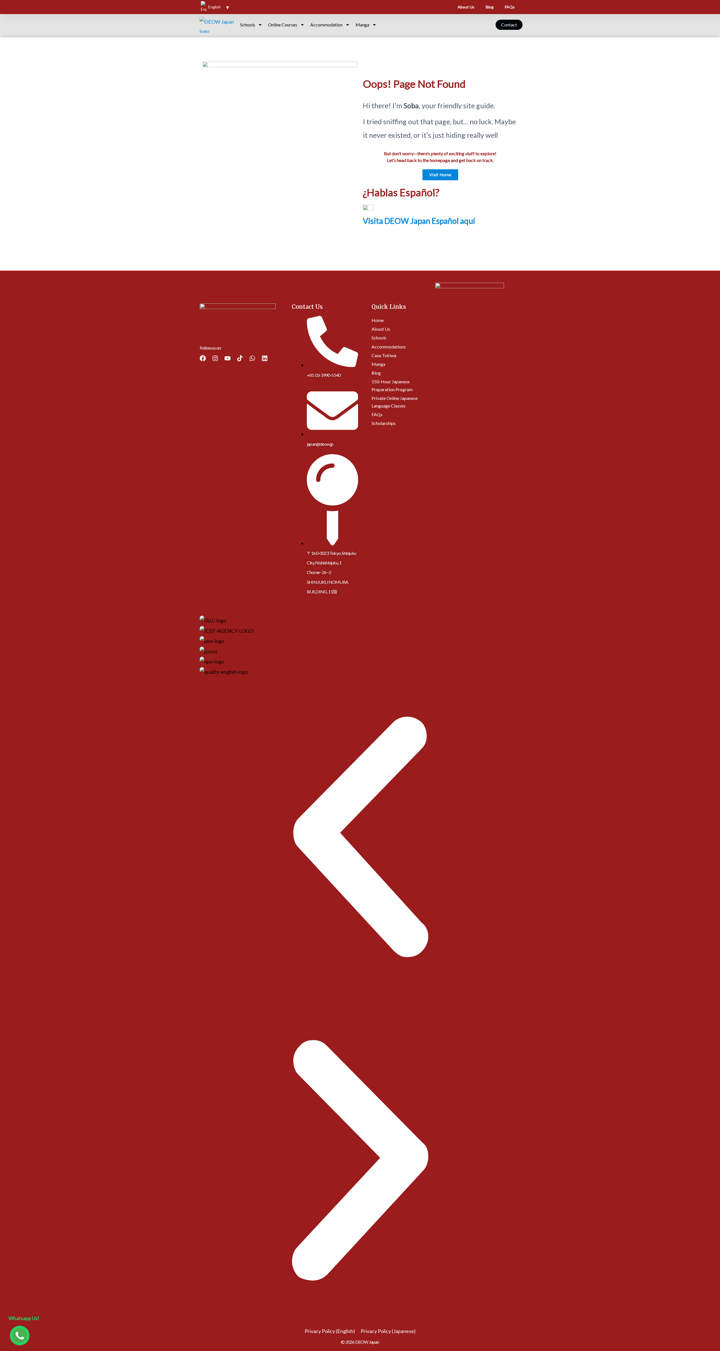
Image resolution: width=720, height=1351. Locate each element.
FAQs (510, 6)
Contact (509, 24)
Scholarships (384, 423)
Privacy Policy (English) (330, 1331)
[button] (360, 838)
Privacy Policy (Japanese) (388, 1331)
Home (378, 320)
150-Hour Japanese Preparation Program (392, 385)
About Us (466, 6)
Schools (247, 24)
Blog (490, 6)
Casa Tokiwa (384, 355)
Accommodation (326, 24)
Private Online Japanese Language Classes (395, 401)
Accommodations (389, 346)
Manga (362, 24)
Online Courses (282, 24)
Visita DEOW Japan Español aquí (419, 221)
